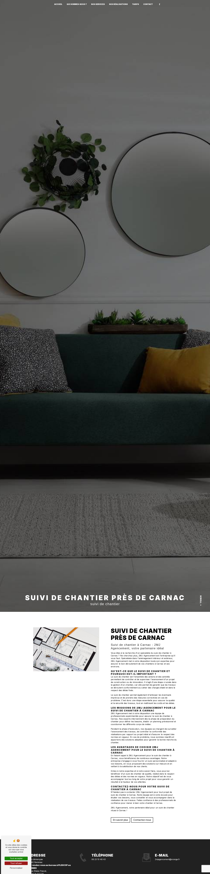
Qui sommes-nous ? (77, 4)
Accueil (58, 4)
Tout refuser (16, 863)
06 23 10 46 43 (99, 859)
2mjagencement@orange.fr (167, 859)
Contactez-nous (142, 819)
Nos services (98, 4)
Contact (148, 4)
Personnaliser (16, 868)
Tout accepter (16, 858)
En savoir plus (120, 819)
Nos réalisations (118, 4)
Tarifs (135, 4)
